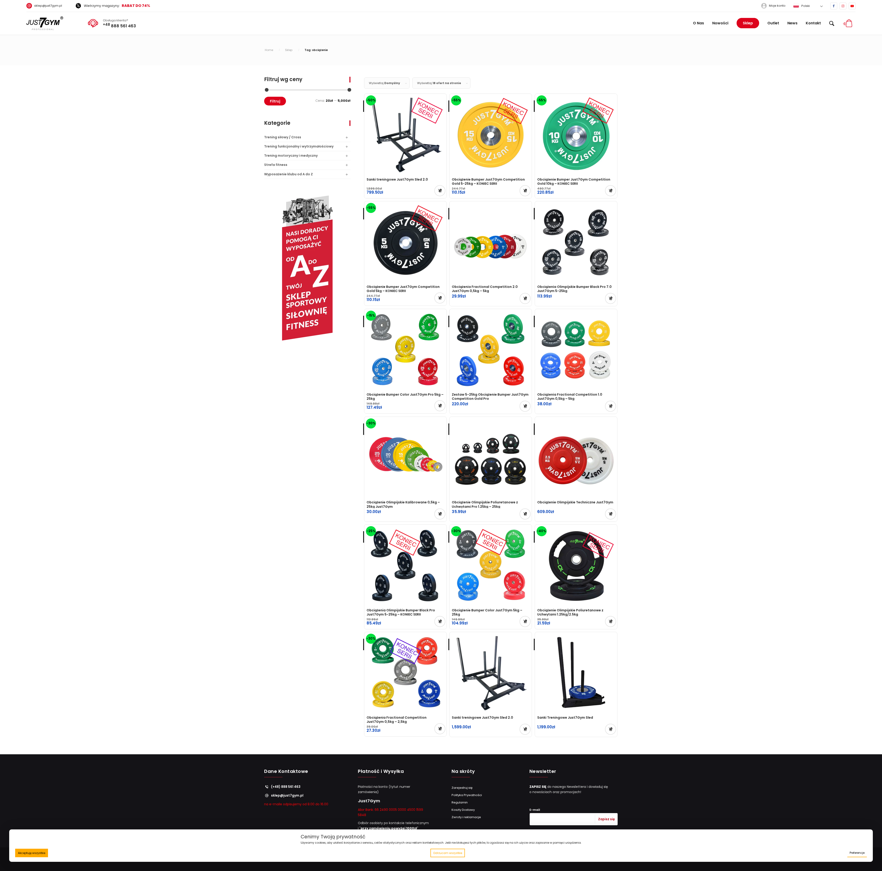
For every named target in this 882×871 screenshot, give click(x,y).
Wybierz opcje (525, 190)
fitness (275, 164)
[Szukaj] (831, 23)
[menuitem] (45, 5)
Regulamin (460, 802)
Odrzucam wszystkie (447, 853)
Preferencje (857, 853)
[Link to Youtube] (852, 6)
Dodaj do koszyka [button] (439, 190)
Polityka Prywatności (467, 795)
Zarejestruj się (462, 788)
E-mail (534, 810)
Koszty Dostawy (463, 810)
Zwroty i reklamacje (466, 817)
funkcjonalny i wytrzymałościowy (299, 146)
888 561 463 (119, 25)
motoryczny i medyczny (291, 155)
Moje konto (777, 5)
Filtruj (275, 101)
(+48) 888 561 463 (285, 786)
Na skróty (463, 772)
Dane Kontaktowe (286, 772)
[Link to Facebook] (833, 6)
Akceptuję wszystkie (31, 853)
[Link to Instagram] (843, 6)
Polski (805, 6)
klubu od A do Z (288, 174)
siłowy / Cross (282, 137)
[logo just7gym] (44, 23)
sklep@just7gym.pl (48, 5)
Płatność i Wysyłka (381, 772)
